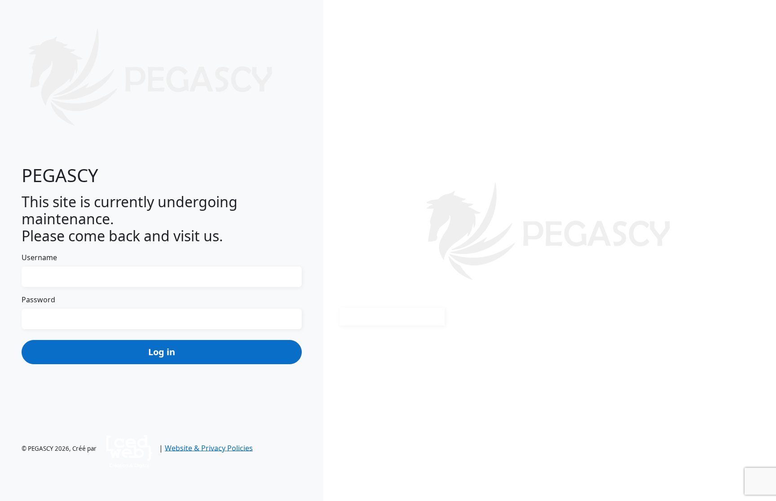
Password (38, 300)
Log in (161, 352)
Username (39, 257)
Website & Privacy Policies (209, 448)
